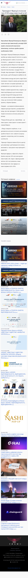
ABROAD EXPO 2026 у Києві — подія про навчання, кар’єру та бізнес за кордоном (13, 190)
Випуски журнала (15, 548)
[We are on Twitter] (12, 544)
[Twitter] (5, 34)
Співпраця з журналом (15, 550)
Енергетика (17, 502)
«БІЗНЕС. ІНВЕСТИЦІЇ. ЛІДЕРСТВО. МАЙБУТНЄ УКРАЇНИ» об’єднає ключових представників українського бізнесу (13, 355)
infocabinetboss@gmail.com (14, 568)
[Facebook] (2, 34)
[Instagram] (20, 544)
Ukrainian (23, 2)
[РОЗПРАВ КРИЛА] (7, 2)
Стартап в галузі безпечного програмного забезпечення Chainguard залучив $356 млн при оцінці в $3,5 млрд (12, 526)
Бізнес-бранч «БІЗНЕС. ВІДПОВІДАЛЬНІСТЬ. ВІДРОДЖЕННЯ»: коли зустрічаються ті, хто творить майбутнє (13, 375)
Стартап (14, 529)
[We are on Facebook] (9, 544)
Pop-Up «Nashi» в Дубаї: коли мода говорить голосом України (12, 435)
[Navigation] (1, 2)
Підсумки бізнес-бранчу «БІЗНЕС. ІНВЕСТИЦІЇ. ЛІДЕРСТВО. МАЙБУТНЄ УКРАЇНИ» (13, 332)
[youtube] (17, 544)
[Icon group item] (14, 544)
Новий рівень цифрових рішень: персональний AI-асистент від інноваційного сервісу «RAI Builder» (12, 455)
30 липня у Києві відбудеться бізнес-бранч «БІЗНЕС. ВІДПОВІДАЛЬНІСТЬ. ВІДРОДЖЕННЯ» (13, 402)
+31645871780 (14, 562)
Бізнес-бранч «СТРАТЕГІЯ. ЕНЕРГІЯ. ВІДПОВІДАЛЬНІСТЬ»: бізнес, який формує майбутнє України (13, 209)
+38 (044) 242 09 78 (19, 557)
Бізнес (4, 205)
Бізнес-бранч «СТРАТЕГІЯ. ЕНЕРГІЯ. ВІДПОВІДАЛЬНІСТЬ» (11, 226)
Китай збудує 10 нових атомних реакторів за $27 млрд (11, 501)
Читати (4, 196)
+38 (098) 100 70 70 (10, 557)
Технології (8, 457)
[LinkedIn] (8, 34)
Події (3, 187)
